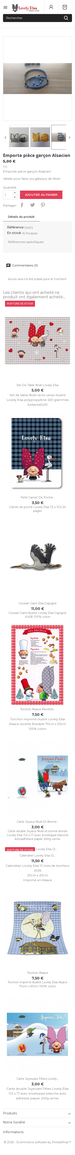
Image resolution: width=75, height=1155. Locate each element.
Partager (22, 205)
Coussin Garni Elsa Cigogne (38, 603)
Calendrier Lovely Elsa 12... (37, 855)
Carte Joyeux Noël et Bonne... (37, 822)
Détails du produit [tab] (21, 217)
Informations (13, 1132)
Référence (15, 227)
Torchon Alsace (37, 973)
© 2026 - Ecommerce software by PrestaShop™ (37, 1142)
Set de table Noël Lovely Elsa (37, 385)
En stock (14, 233)
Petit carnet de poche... (38, 497)
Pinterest (43, 205)
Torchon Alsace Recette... (37, 709)
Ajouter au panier (41, 195)
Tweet (32, 205)
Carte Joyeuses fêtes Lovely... (38, 1079)
